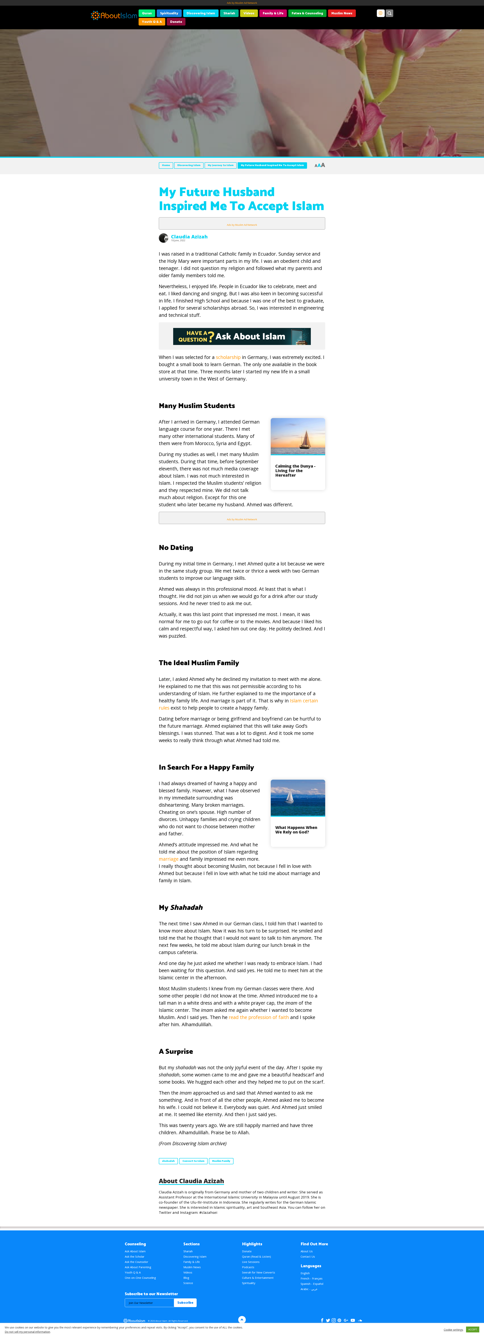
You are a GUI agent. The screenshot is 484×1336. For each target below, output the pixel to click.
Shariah (229, 13)
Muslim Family (221, 1161)
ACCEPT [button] (472, 1329)
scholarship (228, 357)
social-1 (360, 1320)
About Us (307, 1251)
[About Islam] (114, 16)
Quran (147, 13)
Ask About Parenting (138, 1267)
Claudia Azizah (189, 236)
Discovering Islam (201, 13)
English (305, 1273)
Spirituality (169, 13)
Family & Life (273, 13)
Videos (249, 13)
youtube (352, 1320)
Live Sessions (251, 1262)
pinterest (339, 1320)
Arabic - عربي (309, 1289)
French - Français (312, 1278)
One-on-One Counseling (140, 1278)
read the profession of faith (259, 1017)
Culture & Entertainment (258, 1278)
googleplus (346, 1320)
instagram (334, 1320)
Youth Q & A (152, 22)
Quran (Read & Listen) (256, 1256)
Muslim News (341, 13)
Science (188, 1283)
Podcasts (248, 1267)
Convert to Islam (193, 1161)
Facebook (322, 1320)
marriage (168, 859)
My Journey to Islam (220, 165)
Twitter (328, 1320)
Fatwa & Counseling (307, 13)
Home (166, 165)
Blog (186, 1278)
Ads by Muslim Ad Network (242, 3)
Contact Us (308, 1256)
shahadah (168, 1161)
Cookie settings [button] (453, 1329)
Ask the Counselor (136, 1262)
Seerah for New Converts (258, 1272)
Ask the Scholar (134, 1256)
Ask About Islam (135, 1251)
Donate (176, 22)
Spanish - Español (312, 1284)
